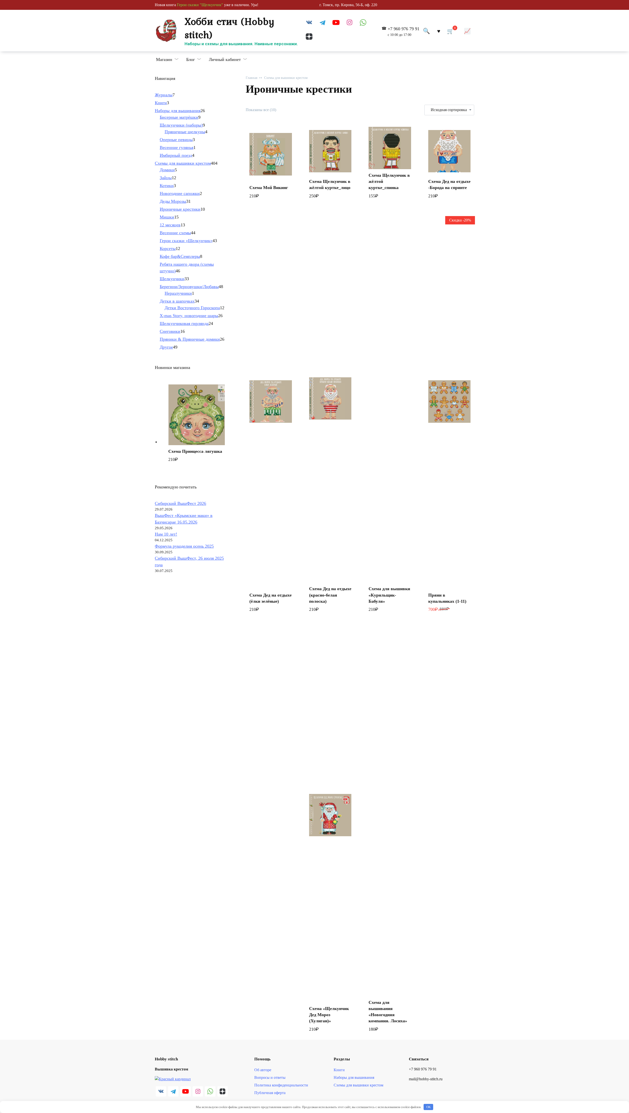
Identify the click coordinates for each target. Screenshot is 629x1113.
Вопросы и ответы (270, 1077)
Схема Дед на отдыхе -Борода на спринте (449, 184)
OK (428, 1107)
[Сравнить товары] (467, 30)
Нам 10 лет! (166, 534)
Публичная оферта (270, 1093)
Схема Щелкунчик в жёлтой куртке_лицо (329, 184)
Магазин (164, 59)
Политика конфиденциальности (281, 1085)
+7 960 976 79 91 (403, 31)
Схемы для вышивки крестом (286, 78)
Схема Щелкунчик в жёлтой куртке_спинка (389, 181)
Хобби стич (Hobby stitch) (229, 28)
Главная (251, 78)
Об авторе (262, 1070)
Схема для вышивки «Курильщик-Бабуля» (389, 594)
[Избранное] (438, 30)
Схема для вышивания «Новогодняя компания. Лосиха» (388, 1012)
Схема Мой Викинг (268, 187)
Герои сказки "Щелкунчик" (200, 5)
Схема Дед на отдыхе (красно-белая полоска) (330, 594)
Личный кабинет (225, 59)
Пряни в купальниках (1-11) (447, 598)
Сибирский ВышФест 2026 (180, 503)
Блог (190, 59)
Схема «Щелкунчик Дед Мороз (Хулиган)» (329, 1014)
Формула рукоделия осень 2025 (184, 546)
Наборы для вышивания (354, 1077)
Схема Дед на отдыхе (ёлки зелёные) (270, 598)
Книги (339, 1070)
